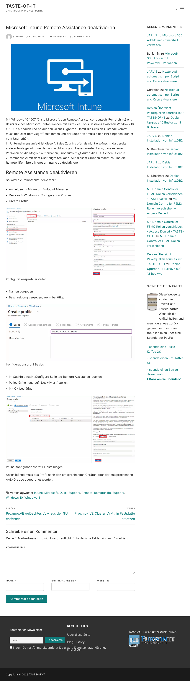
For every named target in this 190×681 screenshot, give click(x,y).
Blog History (76, 642)
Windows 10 (14, 497)
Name (11, 580)
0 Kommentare (80, 36)
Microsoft (59, 36)
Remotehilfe (102, 493)
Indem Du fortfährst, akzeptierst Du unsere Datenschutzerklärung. (59, 647)
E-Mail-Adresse (63, 580)
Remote (87, 493)
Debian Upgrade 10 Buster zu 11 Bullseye (164, 122)
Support (118, 493)
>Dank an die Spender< (164, 379)
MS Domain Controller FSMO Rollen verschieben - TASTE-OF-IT (165, 194)
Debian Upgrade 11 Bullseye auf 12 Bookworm (164, 268)
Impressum (74, 649)
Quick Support (70, 493)
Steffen (18, 36)
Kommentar (15, 547)
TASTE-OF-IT (21, 6)
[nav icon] (182, 8)
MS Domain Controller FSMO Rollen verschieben (163, 241)
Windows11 (32, 497)
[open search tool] (175, 8)
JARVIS (152, 35)
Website (103, 580)
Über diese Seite (78, 634)
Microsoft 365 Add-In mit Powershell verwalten (164, 40)
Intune (38, 493)
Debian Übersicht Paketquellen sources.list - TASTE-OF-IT (165, 112)
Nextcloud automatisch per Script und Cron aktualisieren (163, 76)
